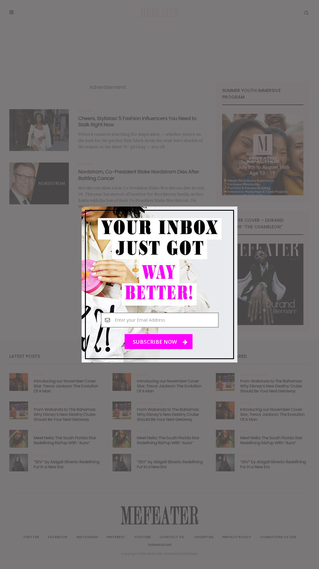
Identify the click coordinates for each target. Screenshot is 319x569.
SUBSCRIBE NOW (155, 341)
